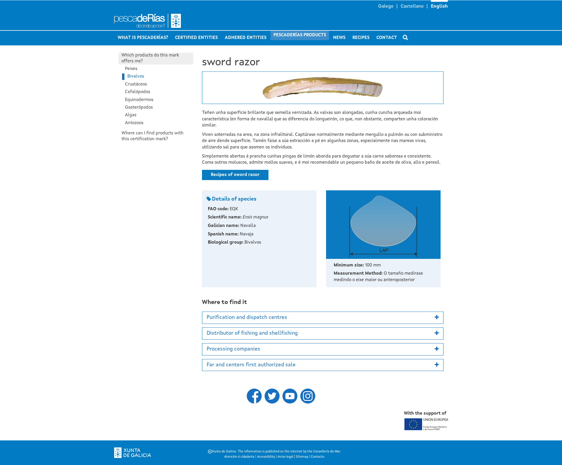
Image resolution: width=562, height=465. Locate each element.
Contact (386, 38)
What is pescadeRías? (143, 38)
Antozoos (134, 123)
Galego (385, 6)
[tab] (323, 318)
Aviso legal (285, 457)
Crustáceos (136, 84)
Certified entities (196, 38)
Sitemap (302, 457)
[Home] (169, 21)
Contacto (317, 457)
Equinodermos (139, 100)
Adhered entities (245, 38)
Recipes (360, 38)
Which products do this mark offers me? (150, 58)
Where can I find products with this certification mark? (152, 136)
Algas (130, 115)
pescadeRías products (299, 35)
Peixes (131, 69)
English (439, 6)
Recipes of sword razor (235, 175)
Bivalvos (135, 76)
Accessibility (266, 457)
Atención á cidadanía (239, 457)
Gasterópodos (139, 107)
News (339, 38)
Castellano (412, 6)
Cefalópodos (137, 92)
